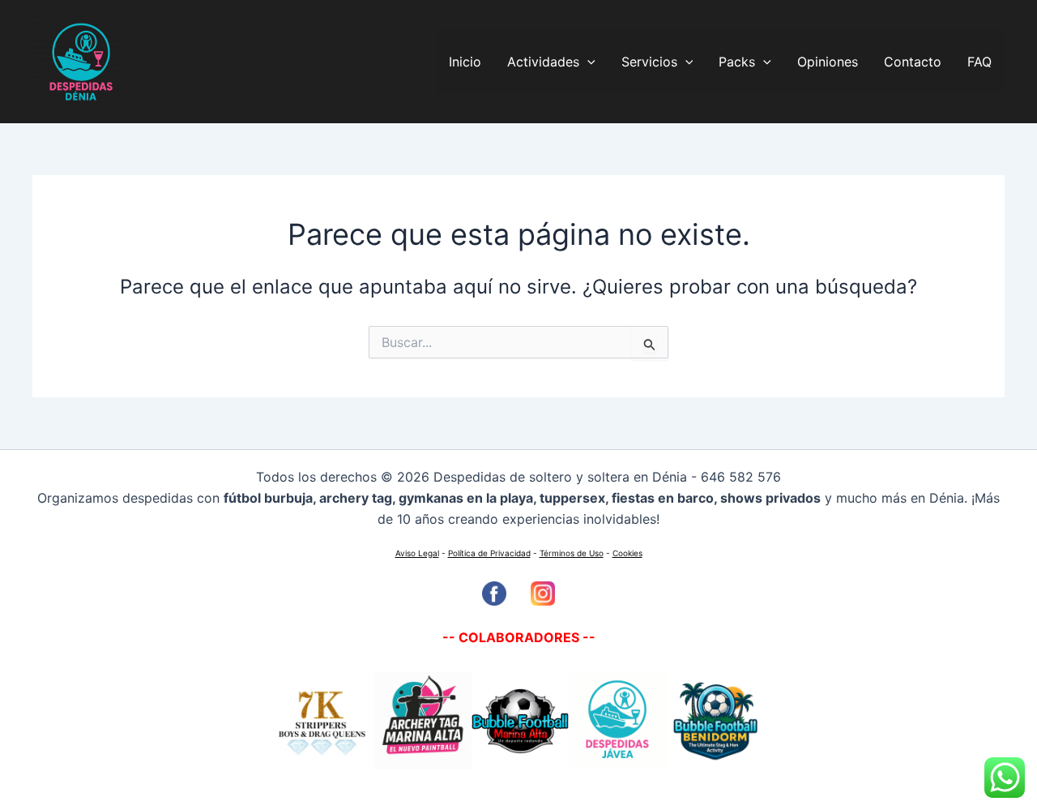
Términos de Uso (572, 553)
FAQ (979, 62)
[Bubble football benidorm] (714, 720)
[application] (587, 61)
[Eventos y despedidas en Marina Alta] (520, 720)
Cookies (627, 553)
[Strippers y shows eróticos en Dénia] (322, 720)
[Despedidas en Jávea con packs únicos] (421, 720)
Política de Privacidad (489, 553)
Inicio (465, 62)
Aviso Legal (417, 553)
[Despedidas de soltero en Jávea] (617, 720)
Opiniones (827, 62)
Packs (737, 62)
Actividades (543, 62)
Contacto (912, 62)
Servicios (649, 62)
